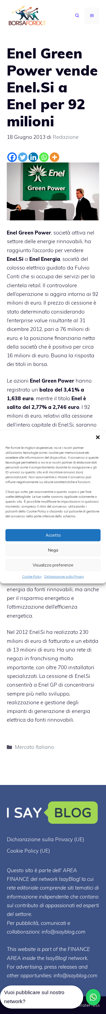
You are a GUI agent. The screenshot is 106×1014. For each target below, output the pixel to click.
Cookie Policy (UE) (28, 850)
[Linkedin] (33, 157)
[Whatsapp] (44, 157)
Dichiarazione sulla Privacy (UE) (45, 839)
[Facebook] (12, 157)
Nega (53, 550)
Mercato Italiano (34, 747)
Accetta (53, 535)
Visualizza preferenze (53, 565)
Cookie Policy (32, 576)
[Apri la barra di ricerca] (77, 16)
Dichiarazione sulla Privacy (64, 576)
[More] (54, 157)
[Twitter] (22, 157)
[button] (98, 437)
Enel (76, 398)
